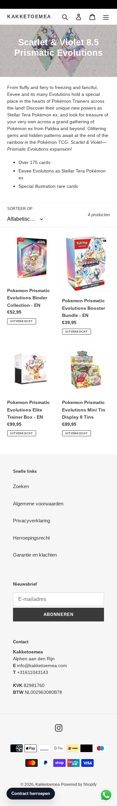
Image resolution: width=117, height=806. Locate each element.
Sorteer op (19, 208)
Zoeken (21, 486)
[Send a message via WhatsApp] (106, 795)
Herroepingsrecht (31, 538)
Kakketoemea (29, 16)
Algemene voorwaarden (38, 503)
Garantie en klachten (35, 555)
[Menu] (106, 17)
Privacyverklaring (31, 520)
